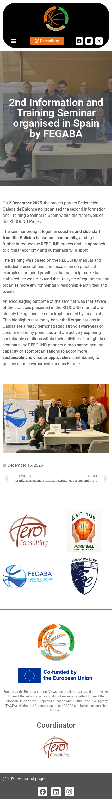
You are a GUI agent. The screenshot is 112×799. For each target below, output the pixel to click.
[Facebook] (79, 41)
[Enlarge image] (102, 390)
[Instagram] (99, 41)
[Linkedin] (89, 41)
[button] (13, 41)
